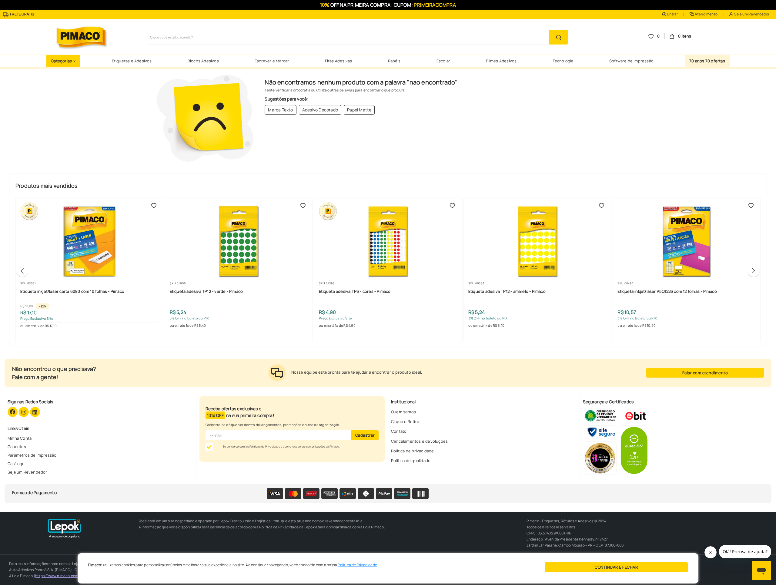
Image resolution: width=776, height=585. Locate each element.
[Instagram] (24, 411)
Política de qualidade (410, 460)
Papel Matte (359, 110)
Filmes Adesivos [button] (501, 61)
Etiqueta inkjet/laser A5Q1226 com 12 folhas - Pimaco (667, 291)
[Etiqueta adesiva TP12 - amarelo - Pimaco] (537, 241)
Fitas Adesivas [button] (338, 61)
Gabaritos (17, 446)
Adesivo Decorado (320, 110)
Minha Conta (20, 438)
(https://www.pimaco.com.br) (59, 575)
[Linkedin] (35, 411)
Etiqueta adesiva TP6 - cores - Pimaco (354, 291)
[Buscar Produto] (558, 37)
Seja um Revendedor (751, 14)
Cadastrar (365, 435)
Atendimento (705, 14)
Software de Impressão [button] (631, 61)
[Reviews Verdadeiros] (600, 415)
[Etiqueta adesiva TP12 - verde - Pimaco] (239, 241)
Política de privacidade (412, 451)
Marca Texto (280, 110)
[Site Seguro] (600, 431)
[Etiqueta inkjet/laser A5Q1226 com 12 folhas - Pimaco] (686, 241)
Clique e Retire (405, 421)
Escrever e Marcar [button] (272, 61)
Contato (398, 431)
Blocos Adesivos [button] (203, 61)
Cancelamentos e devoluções (419, 441)
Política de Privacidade (357, 564)
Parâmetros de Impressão (32, 455)
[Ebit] (635, 415)
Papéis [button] (394, 61)
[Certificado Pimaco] (600, 458)
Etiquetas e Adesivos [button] (132, 61)
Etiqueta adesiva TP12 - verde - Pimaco (206, 291)
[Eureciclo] (634, 449)
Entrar (672, 14)
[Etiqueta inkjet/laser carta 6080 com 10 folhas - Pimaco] (89, 241)
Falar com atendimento (705, 372)
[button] (63, 61)
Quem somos (403, 412)
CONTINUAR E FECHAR (616, 567)
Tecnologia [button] (563, 61)
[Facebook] (13, 411)
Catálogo (16, 463)
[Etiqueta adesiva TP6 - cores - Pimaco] (388, 241)
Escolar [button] (443, 61)
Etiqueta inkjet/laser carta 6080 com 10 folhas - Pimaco (72, 291)
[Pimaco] (81, 37)
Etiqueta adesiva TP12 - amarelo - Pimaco (507, 291)
